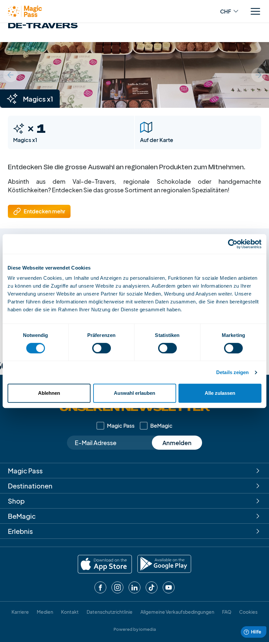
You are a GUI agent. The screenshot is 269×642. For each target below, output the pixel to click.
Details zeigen (232, 372)
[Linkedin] (134, 587)
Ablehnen (49, 393)
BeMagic (161, 425)
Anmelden (177, 442)
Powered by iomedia (135, 629)
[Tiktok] (151, 587)
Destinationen (30, 486)
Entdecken (44, 211)
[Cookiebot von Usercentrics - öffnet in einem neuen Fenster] (232, 244)
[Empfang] (25, 11)
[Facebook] (100, 587)
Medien (45, 611)
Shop (16, 501)
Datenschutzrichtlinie (110, 611)
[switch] (101, 348)
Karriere (20, 611)
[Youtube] (169, 587)
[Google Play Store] (164, 564)
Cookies (248, 611)
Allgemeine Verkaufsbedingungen (177, 611)
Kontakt (70, 611)
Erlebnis (20, 531)
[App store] (105, 564)
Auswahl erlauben (134, 393)
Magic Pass (120, 425)
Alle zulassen (220, 393)
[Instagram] (117, 587)
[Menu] (255, 11)
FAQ (226, 611)
